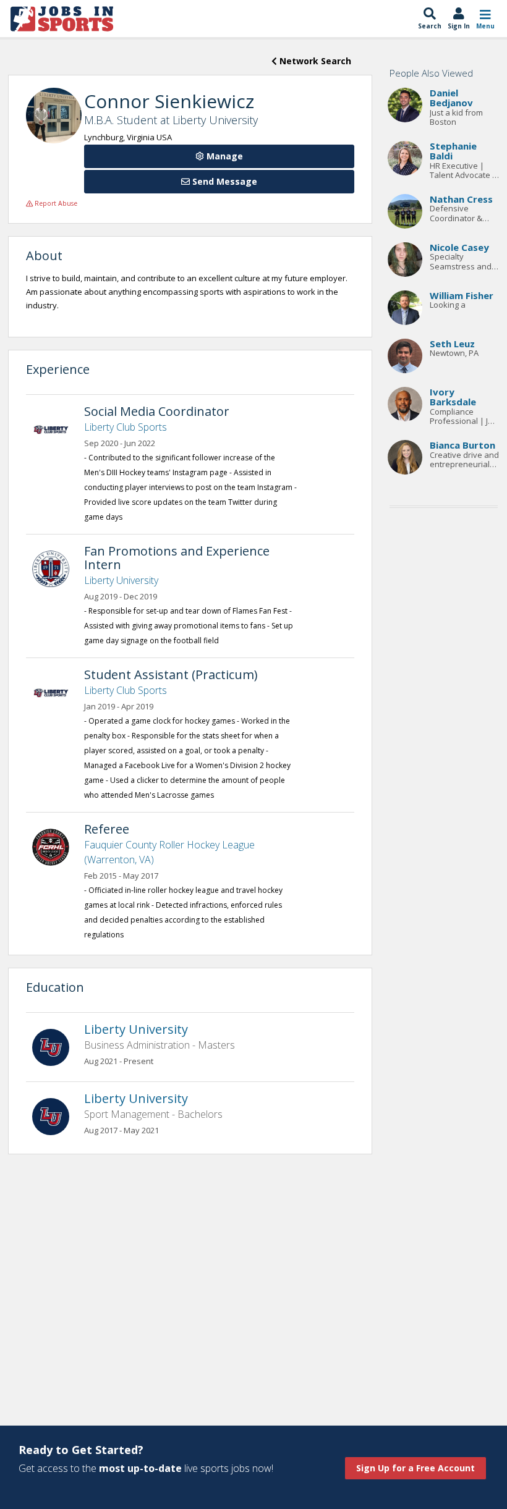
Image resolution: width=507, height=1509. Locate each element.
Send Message (223, 181)
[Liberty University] (57, 567)
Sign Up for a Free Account (415, 1468)
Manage (223, 156)
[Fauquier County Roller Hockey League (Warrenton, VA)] (57, 846)
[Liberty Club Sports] (57, 428)
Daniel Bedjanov (451, 98)
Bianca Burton (462, 445)
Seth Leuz (452, 343)
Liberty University (121, 580)
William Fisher (461, 295)
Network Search (314, 61)
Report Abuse (55, 203)
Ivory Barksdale (453, 397)
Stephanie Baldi (453, 151)
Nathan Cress (461, 199)
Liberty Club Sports (125, 427)
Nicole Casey (459, 247)
